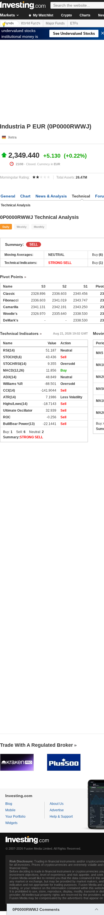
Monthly (39, 226)
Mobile (10, 810)
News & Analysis (51, 196)
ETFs (74, 23)
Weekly (22, 226)
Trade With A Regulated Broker (36, 745)
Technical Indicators (19, 333)
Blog (8, 804)
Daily (5, 226)
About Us (57, 804)
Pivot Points (11, 276)
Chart (25, 196)
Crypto (66, 15)
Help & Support (61, 816)
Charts (85, 15)
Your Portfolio (15, 816)
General (8, 196)
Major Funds (55, 23)
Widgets (11, 823)
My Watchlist (42, 15)
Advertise (57, 810)
